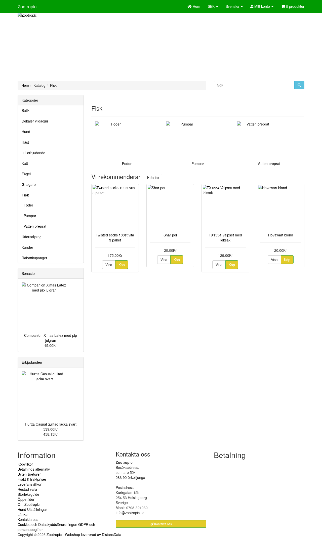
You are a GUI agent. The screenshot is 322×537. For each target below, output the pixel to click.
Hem (25, 85)
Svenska (233, 6)
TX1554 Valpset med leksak (225, 237)
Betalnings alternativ (34, 469)
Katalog (39, 85)
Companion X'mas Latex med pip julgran (50, 338)
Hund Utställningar (32, 509)
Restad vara (27, 489)
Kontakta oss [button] (162, 524)
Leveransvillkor (30, 484)
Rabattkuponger (34, 257)
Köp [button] (121, 264)
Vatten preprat (34, 226)
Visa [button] (108, 264)
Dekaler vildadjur (35, 120)
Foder (27, 205)
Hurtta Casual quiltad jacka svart (50, 424)
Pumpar (29, 215)
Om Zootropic (28, 504)
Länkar (23, 514)
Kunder (27, 247)
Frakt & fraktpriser (32, 479)
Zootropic (27, 6)
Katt (25, 163)
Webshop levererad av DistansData (93, 534)
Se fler (154, 177)
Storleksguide (28, 494)
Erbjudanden (32, 362)
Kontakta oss (28, 519)
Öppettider (26, 499)
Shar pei (170, 234)
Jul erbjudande (33, 152)
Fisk (53, 85)
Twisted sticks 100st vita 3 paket (115, 237)
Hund (26, 131)
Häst (25, 142)
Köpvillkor (25, 464)
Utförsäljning (32, 236)
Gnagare (29, 184)
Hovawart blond (280, 234)
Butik (25, 110)
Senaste (28, 273)
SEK (212, 6)
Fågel (26, 173)
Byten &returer (29, 474)
